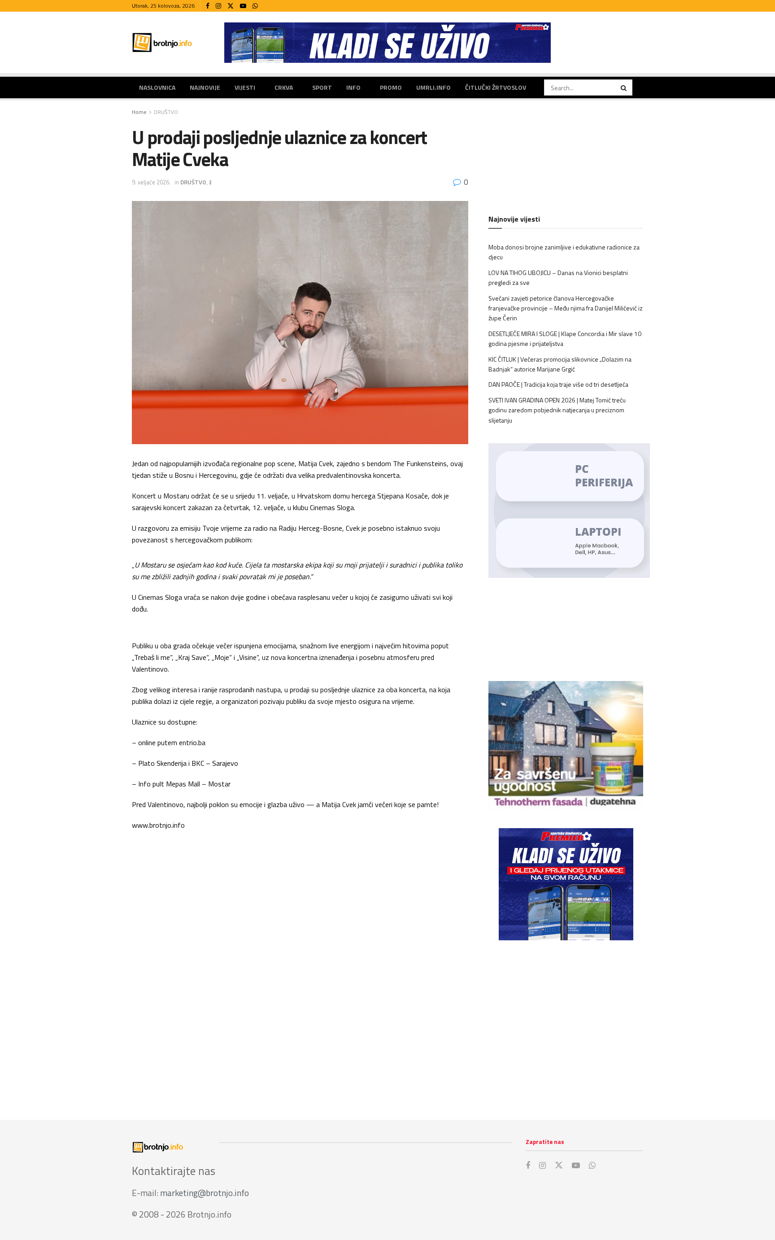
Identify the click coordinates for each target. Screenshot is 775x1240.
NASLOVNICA (157, 87)
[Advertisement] (565, 1021)
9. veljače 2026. (151, 182)
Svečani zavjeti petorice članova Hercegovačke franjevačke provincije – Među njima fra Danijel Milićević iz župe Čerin (565, 308)
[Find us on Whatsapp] (255, 6)
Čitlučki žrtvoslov (495, 87)
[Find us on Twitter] (230, 6)
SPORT (322, 87)
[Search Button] (624, 87)
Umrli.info (433, 87)
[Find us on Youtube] (243, 6)
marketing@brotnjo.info (204, 1192)
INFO (353, 87)
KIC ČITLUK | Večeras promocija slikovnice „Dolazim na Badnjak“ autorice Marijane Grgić (559, 364)
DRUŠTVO (166, 112)
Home (139, 112)
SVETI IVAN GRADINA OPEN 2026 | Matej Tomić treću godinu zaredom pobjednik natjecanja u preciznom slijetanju (557, 410)
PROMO (391, 87)
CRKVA (283, 87)
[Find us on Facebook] (207, 6)
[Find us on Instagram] (218, 6)
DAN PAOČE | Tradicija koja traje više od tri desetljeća (558, 384)
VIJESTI (245, 87)
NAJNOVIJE (205, 87)
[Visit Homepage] (162, 42)
